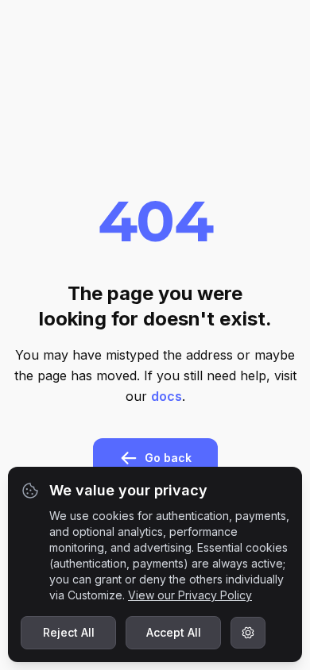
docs (166, 396)
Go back (168, 457)
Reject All (69, 632)
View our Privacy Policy (190, 595)
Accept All (173, 632)
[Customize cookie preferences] (248, 633)
